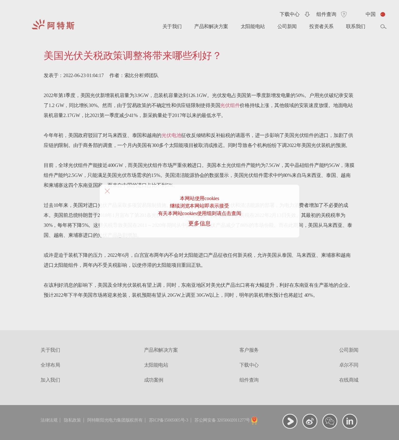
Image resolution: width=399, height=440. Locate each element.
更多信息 (199, 223)
